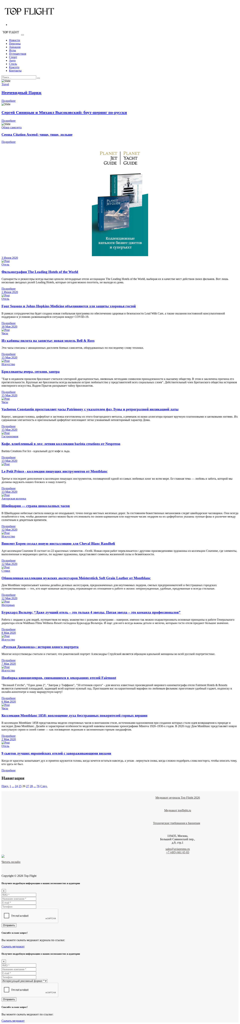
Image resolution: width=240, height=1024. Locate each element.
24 (16, 786)
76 (38, 786)
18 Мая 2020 (9, 326)
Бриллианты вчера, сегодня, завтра (31, 372)
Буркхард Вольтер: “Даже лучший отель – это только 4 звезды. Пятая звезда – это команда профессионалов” (91, 612)
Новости (14, 40)
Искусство (8, 364)
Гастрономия (10, 436)
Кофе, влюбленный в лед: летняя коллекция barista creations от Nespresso (61, 444)
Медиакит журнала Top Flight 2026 (177, 797)
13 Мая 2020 (9, 460)
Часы (5, 333)
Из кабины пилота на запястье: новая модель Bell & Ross (48, 341)
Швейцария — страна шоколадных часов (36, 506)
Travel (5, 84)
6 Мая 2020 (9, 701)
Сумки (6, 570)
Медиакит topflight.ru (177, 810)
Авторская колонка (14, 498)
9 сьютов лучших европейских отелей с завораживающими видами (56, 753)
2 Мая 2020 (9, 739)
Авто (12, 60)
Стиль (13, 63)
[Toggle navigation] (22, 34)
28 (31, 786)
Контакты (15, 70)
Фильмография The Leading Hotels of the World (40, 272)
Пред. (5, 786)
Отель (5, 264)
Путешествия (17, 53)
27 (27, 786)
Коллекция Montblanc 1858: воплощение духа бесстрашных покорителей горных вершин (74, 715)
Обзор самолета (12, 127)
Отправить (9, 925)
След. (43, 786)
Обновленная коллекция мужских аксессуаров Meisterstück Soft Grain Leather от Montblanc (76, 578)
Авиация (14, 47)
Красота (14, 67)
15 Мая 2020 (9, 357)
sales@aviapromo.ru (178, 849)
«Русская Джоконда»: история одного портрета (40, 647)
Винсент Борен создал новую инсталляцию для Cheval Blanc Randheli (58, 543)
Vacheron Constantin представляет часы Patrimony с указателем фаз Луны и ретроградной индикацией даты (90, 409)
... (13, 786)
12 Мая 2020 (9, 529)
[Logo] (30, 18)
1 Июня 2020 (10, 292)
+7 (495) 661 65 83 (177, 852)
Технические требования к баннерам (176, 823)
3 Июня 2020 (10, 257)
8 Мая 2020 (9, 632)
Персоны (15, 43)
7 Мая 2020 (9, 663)
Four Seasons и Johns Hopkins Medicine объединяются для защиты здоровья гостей (69, 306)
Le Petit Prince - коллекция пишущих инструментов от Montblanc (54, 471)
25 (20, 786)
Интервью (8, 605)
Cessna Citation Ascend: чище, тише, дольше (37, 135)
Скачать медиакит (13, 946)
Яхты (12, 50)
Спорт (13, 57)
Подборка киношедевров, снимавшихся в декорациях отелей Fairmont (59, 678)
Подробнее (9, 100)
